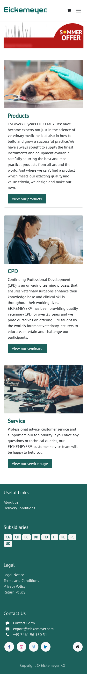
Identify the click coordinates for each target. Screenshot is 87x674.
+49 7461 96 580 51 (30, 634)
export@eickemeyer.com (33, 628)
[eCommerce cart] (69, 10)
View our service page (30, 463)
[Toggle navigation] (78, 10)
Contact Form (24, 622)
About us (11, 502)
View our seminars (27, 348)
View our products (27, 198)
